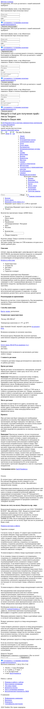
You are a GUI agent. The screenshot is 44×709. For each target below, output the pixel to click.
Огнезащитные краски (28, 140)
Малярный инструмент (28, 174)
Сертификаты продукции (14, 704)
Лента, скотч (32, 186)
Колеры (22, 156)
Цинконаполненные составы (30, 149)
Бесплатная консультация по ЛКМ (17, 691)
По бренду (26, 132)
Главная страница (35, 196)
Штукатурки (24, 165)
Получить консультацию (9, 26)
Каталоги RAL (33, 182)
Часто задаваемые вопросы (14, 689)
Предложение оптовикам (14, 684)
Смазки (22, 162)
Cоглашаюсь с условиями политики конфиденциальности (14, 23)
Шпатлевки (24, 154)
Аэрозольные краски (27, 141)
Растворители (24, 147)
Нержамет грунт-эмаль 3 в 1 (15, 202)
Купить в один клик (8, 260)
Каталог (8, 198)
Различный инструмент (32, 188)
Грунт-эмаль (24, 145)
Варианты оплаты (11, 687)
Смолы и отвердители (27, 163)
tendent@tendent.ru (13, 609)
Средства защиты (34, 191)
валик (8, 311)
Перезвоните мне (7, 51)
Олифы (22, 152)
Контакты (8, 700)
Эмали (22, 136)
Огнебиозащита (25, 171)
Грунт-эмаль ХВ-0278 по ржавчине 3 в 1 (15, 345)
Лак (21, 151)
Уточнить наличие (7, 82)
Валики (30, 178)
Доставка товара (10, 686)
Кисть (3, 311)
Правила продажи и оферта (10, 526)
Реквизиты (8, 702)
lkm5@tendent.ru (21, 469)
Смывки (23, 173)
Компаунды (24, 158)
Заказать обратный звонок (10, 130)
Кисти (30, 184)
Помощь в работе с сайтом (14, 682)
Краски (22, 138)
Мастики (23, 160)
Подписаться (25, 657)
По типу (19, 132)
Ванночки (31, 180)
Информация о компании (14, 698)
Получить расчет (7, 111)
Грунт (22, 143)
